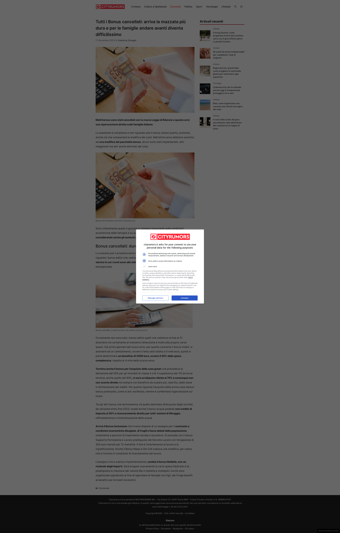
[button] (170, 266)
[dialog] (170, 266)
